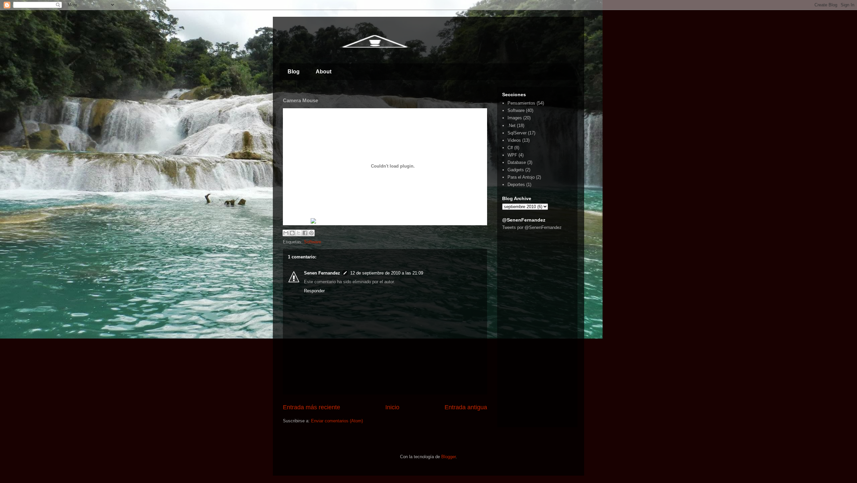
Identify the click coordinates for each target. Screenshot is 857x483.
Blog (294, 71)
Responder (314, 290)
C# (510, 147)
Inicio (392, 407)
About (323, 71)
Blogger (448, 456)
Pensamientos (521, 103)
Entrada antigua (466, 407)
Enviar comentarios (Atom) (337, 420)
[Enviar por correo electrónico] (286, 233)
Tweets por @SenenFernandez (532, 227)
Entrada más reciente (311, 407)
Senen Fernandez (322, 273)
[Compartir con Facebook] (305, 233)
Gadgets (516, 169)
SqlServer (517, 132)
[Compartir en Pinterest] (311, 233)
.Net (512, 125)
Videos (514, 140)
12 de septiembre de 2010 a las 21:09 (386, 273)
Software (312, 241)
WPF (512, 155)
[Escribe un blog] (292, 233)
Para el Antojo (521, 177)
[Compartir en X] (298, 233)
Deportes (516, 184)
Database (517, 162)
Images (515, 117)
